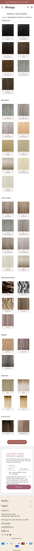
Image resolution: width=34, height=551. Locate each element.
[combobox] (11, 469)
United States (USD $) (16, 538)
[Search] (28, 7)
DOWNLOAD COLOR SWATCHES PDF (17, 442)
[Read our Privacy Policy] (30, 477)
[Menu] (2, 7)
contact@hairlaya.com (7, 527)
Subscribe (18, 487)
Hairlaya (18, 550)
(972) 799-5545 (5, 523)
